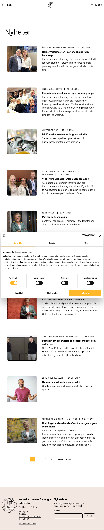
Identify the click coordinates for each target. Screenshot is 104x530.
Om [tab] (86, 243)
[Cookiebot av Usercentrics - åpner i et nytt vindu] (83, 236)
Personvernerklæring (28, 524)
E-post (57, 511)
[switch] (39, 283)
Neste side (62, 459)
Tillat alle (85, 293)
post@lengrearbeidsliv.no (30, 516)
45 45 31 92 (24, 519)
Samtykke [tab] (18, 243)
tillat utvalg (52, 293)
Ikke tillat (19, 293)
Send (89, 516)
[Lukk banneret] (100, 236)
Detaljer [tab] (52, 243)
